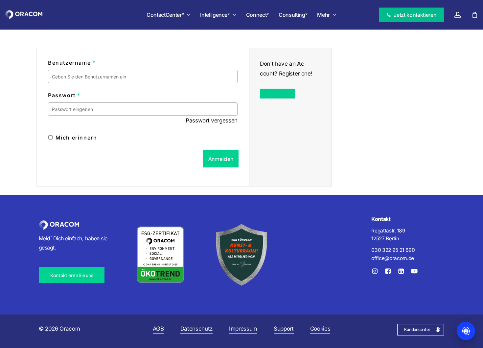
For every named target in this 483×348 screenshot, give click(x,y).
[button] (71, 275)
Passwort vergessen (212, 120)
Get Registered (277, 93)
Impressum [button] (243, 328)
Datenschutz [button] (196, 328)
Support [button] (284, 328)
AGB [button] (158, 328)
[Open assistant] (466, 331)
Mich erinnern (75, 137)
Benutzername (72, 62)
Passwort (64, 95)
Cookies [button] (320, 328)
